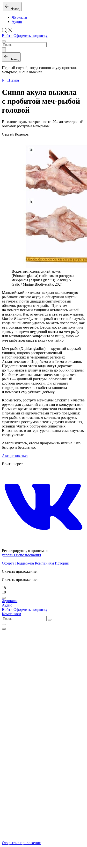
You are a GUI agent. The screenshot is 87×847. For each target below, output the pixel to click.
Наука (14, 80)
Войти (7, 36)
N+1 (5, 80)
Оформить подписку (31, 36)
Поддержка (24, 563)
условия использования (21, 555)
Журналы (19, 17)
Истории (62, 563)
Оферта (8, 563)
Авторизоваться (15, 456)
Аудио (17, 22)
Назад (14, 9)
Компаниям (44, 563)
